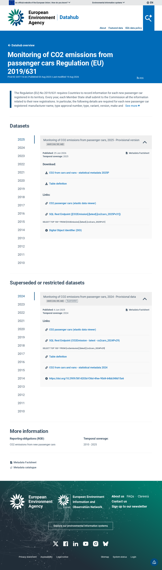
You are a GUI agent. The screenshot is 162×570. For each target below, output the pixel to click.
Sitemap (105, 557)
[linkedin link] (76, 544)
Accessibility (46, 557)
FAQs (130, 496)
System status (120, 557)
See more (131, 105)
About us (118, 496)
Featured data (116, 28)
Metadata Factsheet (139, 153)
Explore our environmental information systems (81, 525)
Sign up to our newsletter (129, 506)
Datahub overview (23, 45)
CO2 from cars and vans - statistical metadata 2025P (79, 172)
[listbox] (40, 2)
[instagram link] (96, 544)
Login (133, 557)
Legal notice (62, 557)
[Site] (31, 17)
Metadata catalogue (25, 467)
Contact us (119, 501)
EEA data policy (133, 28)
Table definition (58, 183)
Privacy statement (28, 557)
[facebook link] (66, 544)
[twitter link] (56, 544)
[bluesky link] (106, 544)
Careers (143, 496)
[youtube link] (86, 544)
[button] (139, 78)
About (103, 28)
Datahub (69, 17)
